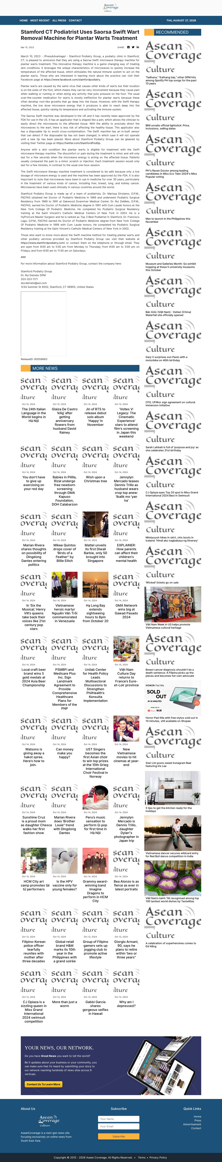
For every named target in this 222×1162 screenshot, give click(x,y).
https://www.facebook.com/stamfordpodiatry (72, 79)
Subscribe (119, 1136)
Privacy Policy (158, 1157)
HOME (24, 20)
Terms (141, 1157)
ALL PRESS (59, 20)
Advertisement (192, 1124)
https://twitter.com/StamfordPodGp (78, 143)
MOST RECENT (40, 20)
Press (198, 1120)
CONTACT (75, 20)
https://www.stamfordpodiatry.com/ (43, 242)
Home (197, 1116)
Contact (196, 1128)
